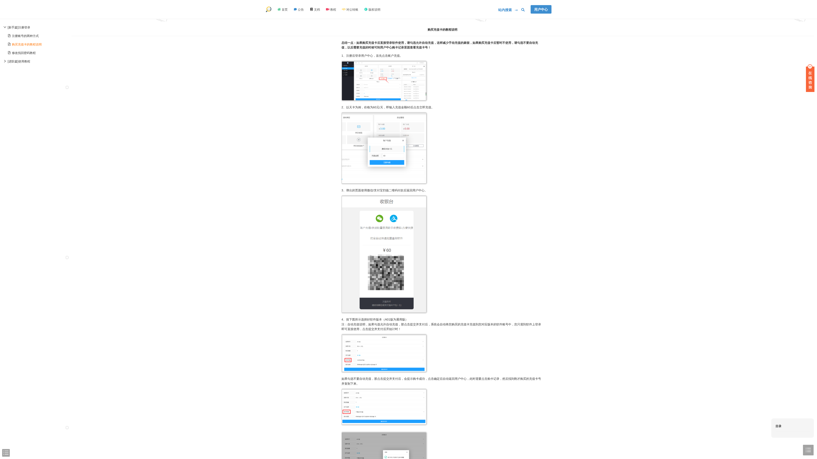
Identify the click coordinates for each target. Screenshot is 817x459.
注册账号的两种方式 (25, 36)
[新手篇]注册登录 (19, 27)
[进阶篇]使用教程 (19, 61)
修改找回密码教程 (24, 53)
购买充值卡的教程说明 (27, 44)
